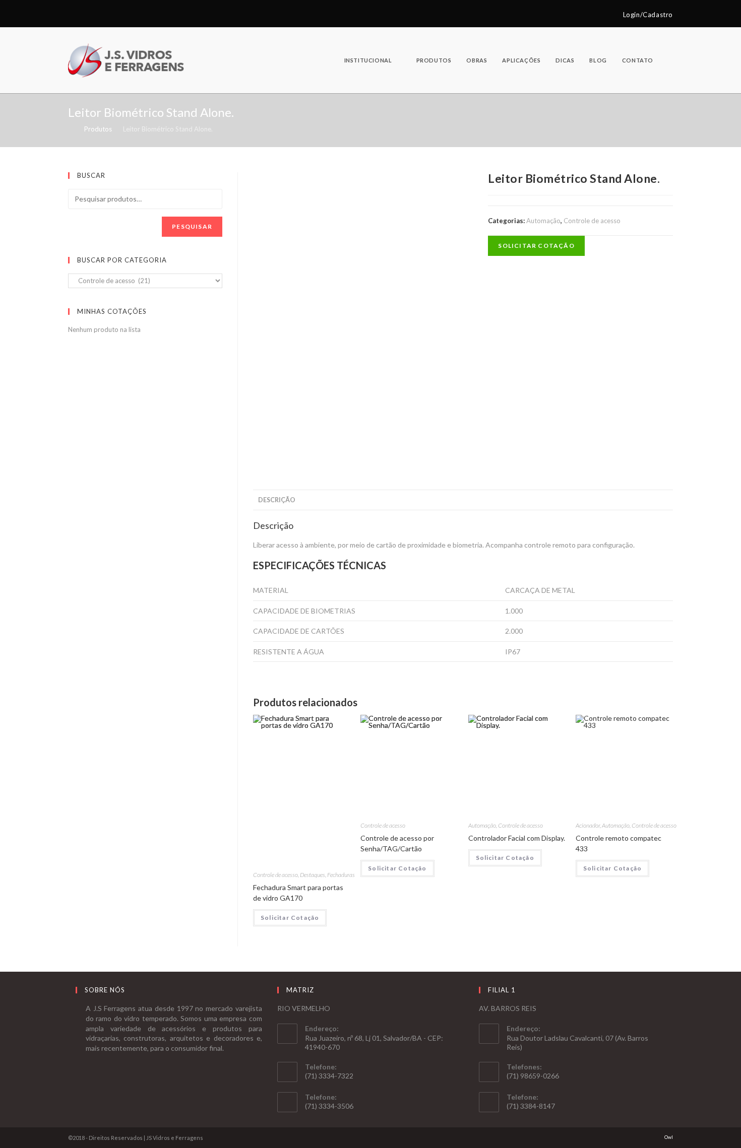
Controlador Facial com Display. (516, 838)
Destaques (312, 875)
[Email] (82, 15)
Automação (543, 221)
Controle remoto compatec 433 (618, 843)
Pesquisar (192, 226)
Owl (668, 1137)
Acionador (588, 825)
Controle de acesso (592, 221)
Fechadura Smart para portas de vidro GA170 (298, 892)
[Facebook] (72, 15)
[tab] (276, 500)
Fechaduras (341, 875)
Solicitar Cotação (536, 245)
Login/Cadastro (648, 15)
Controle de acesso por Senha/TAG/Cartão (397, 843)
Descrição (276, 500)
